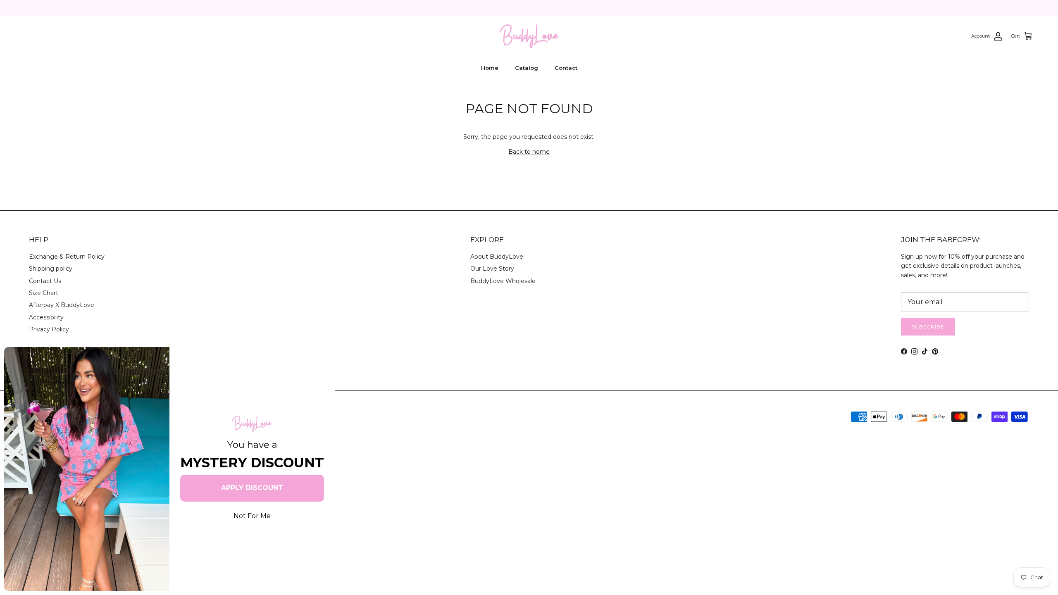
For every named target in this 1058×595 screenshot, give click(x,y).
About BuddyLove (496, 256)
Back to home (529, 151)
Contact (566, 67)
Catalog (526, 67)
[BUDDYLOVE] (529, 36)
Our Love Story (492, 268)
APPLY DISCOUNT (252, 488)
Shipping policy (50, 268)
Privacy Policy (49, 329)
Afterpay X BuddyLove (61, 305)
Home (489, 67)
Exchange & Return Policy (67, 256)
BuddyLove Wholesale (503, 281)
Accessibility (46, 317)
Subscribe (928, 327)
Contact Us (45, 281)
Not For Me (252, 516)
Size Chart (43, 293)
